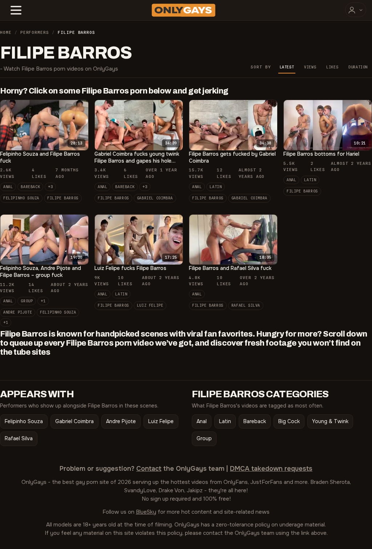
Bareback (30, 186)
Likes (332, 67)
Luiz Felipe (150, 305)
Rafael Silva (245, 305)
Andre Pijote (17, 312)
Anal (8, 186)
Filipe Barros (62, 198)
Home (6, 32)
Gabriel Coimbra (155, 198)
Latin (216, 186)
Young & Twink (330, 421)
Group (27, 301)
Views (310, 67)
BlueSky (146, 512)
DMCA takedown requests (271, 469)
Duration (358, 67)
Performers (34, 32)
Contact (148, 469)
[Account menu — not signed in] (355, 10)
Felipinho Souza (21, 198)
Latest (287, 67)
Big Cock (289, 421)
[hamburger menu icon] (16, 10)
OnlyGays (33, 482)
